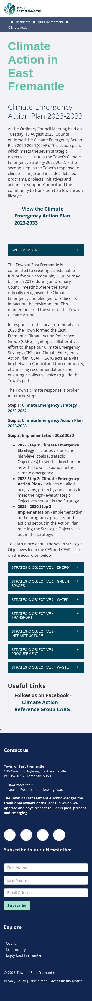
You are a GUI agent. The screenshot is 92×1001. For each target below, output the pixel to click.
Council (12, 943)
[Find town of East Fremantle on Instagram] (26, 835)
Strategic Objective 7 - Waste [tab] (41, 667)
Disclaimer (38, 981)
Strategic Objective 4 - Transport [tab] (34, 616)
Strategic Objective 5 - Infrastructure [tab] (34, 633)
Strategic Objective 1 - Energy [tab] (42, 567)
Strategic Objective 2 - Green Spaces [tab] (40, 583)
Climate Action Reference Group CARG (42, 706)
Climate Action (18, 27)
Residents (23, 22)
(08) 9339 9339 (21, 784)
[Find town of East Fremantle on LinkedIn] (43, 835)
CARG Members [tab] (26, 250)
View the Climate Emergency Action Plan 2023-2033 (42, 215)
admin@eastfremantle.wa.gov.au (36, 789)
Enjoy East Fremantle (23, 955)
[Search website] (75, 6)
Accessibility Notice (67, 981)
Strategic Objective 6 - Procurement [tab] (34, 652)
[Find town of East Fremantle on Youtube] (59, 835)
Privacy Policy (15, 981)
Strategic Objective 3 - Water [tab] (41, 600)
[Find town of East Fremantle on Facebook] (10, 835)
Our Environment (50, 22)
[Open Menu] (84, 6)
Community (16, 949)
